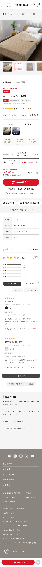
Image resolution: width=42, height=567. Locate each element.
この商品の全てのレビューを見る (21, 384)
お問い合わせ (10, 501)
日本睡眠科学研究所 (12, 493)
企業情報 (27, 493)
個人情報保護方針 (8, 513)
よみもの (6, 484)
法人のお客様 (10, 497)
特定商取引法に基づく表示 (11, 530)
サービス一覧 (8, 474)
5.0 (23, 257)
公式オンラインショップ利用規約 (13, 509)
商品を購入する (23, 182)
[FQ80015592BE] (7, 67)
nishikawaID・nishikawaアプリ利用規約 (15, 526)
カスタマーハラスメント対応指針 (13, 538)
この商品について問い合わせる (19, 210)
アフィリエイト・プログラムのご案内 (15, 521)
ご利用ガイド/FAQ (31, 497)
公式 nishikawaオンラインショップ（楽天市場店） (18, 543)
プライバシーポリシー (10, 517)
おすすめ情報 (8, 479)
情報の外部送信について (10, 534)
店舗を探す (7, 469)
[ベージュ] (21, 40)
